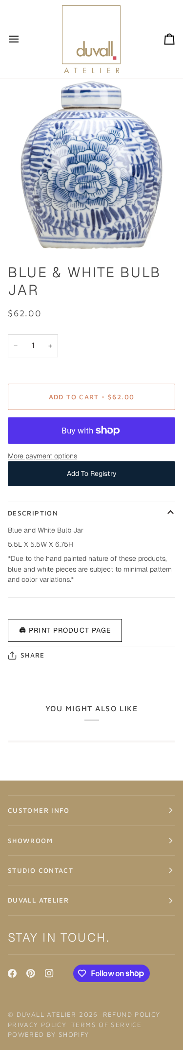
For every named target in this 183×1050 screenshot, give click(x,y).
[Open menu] (22, 39)
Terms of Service (106, 1025)
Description (33, 513)
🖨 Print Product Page (65, 630)
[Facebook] (12, 973)
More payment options (42, 456)
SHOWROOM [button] (30, 840)
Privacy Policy (37, 1025)
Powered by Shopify (48, 1034)
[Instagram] (49, 973)
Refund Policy (132, 1014)
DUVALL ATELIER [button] (38, 900)
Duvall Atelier (47, 1014)
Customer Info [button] (39, 810)
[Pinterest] (30, 973)
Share (32, 655)
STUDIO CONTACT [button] (40, 870)
